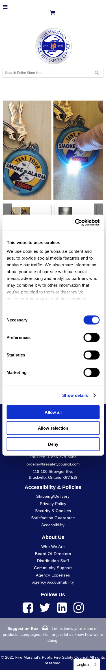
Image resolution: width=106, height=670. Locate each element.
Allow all (53, 412)
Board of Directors (53, 553)
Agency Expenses (53, 575)
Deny (53, 443)
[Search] (97, 72)
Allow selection (53, 428)
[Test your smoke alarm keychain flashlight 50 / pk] (53, 103)
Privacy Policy (53, 503)
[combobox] (86, 664)
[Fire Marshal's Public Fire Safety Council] (53, 45)
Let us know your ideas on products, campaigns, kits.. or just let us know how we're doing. (53, 634)
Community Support (53, 567)
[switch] (91, 337)
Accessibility (53, 525)
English (83, 664)
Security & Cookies (53, 510)
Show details (75, 395)
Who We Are (53, 546)
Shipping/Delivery (53, 496)
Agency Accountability (53, 582)
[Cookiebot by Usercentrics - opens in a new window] (75, 222)
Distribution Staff (53, 560)
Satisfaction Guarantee (53, 517)
